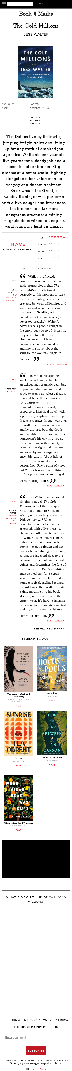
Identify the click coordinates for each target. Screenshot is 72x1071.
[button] (36, 859)
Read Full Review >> (57, 364)
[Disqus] (36, 955)
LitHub (31, 1068)
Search (40, 3)
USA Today (11, 391)
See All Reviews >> (48, 629)
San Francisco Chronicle (11, 297)
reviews (23, 250)
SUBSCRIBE (36, 1050)
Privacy (43, 1068)
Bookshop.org (16, 1063)
